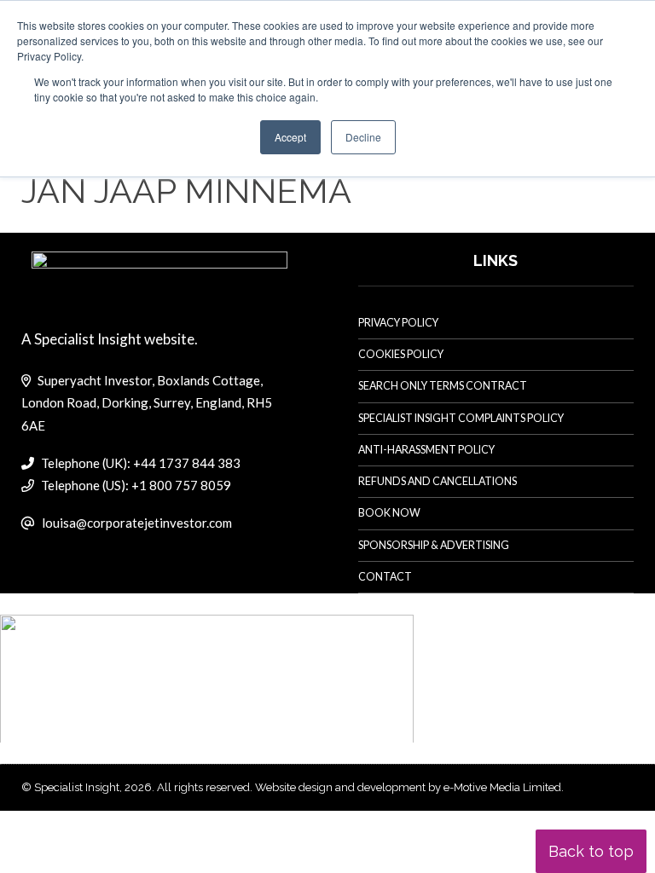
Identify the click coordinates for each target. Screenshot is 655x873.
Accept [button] (290, 137)
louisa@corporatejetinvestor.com (137, 522)
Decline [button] (363, 137)
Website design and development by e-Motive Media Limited (408, 787)
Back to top (591, 851)
